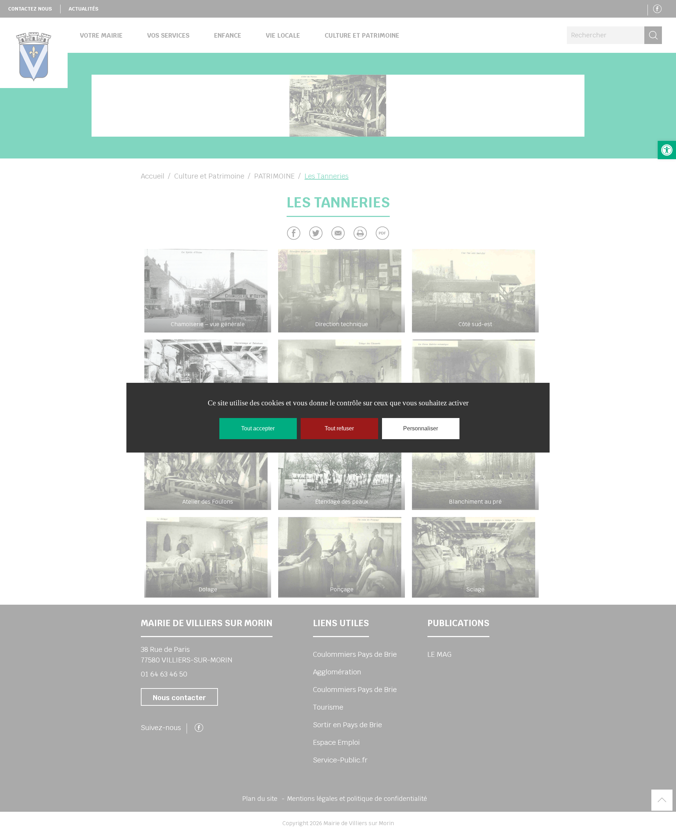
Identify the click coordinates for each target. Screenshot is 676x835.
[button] (667, 150)
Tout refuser (339, 428)
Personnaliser (420, 428)
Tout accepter (258, 428)
